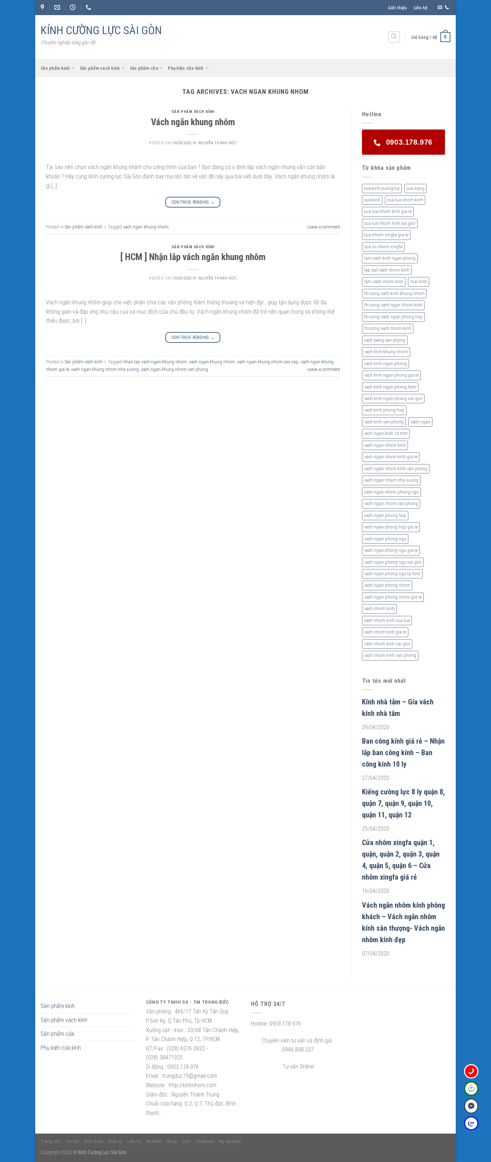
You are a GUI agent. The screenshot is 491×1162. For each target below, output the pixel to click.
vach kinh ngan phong (385, 363)
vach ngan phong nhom (387, 585)
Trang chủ (51, 1141)
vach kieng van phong (384, 340)
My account (230, 1141)
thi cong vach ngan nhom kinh (393, 305)
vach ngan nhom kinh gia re (390, 456)
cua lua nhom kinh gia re (388, 211)
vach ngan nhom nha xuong (391, 480)
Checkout (205, 1141)
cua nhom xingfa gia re (386, 234)
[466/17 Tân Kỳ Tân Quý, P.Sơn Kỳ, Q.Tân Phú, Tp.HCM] (43, 7)
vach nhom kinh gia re (385, 632)
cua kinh (372, 200)
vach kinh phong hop (384, 410)
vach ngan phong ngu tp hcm (392, 573)
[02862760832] (89, 7)
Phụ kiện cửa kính (185, 68)
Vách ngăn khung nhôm (193, 122)
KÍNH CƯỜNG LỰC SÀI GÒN (101, 30)
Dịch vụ (115, 1141)
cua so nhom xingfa (383, 246)
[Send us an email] (440, 7)
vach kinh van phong (384, 422)
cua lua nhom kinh (405, 200)
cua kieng (416, 188)
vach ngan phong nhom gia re (393, 597)
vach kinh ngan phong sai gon (393, 398)
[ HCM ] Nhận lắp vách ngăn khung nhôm (193, 256)
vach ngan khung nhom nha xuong (105, 369)
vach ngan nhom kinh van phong (395, 468)
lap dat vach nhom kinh (386, 270)
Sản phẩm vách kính (100, 68)
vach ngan (420, 422)
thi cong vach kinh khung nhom (394, 293)
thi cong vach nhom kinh (387, 328)
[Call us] (447, 7)
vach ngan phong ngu (385, 538)
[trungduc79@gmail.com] (58, 7)
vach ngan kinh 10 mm (386, 433)
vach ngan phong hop (385, 515)
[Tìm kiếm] (394, 37)
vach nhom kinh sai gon (387, 643)
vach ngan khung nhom (146, 227)
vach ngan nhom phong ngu (391, 492)
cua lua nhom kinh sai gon (390, 223)
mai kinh (418, 281)
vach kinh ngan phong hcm (390, 387)
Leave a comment (323, 227)
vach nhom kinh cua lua (387, 620)
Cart (186, 1141)
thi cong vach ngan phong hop (393, 316)
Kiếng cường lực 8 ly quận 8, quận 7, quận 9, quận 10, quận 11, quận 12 (403, 803)
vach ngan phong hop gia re (391, 527)
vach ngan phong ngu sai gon (393, 562)
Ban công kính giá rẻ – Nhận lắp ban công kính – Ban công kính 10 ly (403, 752)
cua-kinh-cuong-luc (382, 188)
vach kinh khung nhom (386, 351)
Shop (172, 1141)
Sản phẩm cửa (144, 68)
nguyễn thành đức (217, 143)
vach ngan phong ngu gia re (391, 550)
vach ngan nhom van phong (391, 503)
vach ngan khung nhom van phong (174, 369)
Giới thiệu (397, 7)
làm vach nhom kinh (383, 281)
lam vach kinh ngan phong (390, 258)
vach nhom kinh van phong (390, 655)
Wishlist (154, 1141)
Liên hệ (420, 7)
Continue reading (193, 202)
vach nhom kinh (379, 608)
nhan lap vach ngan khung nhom (155, 361)
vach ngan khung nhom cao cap (267, 361)
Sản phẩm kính (55, 68)
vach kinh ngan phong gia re (391, 375)
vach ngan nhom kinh (385, 445)
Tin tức (72, 1141)
